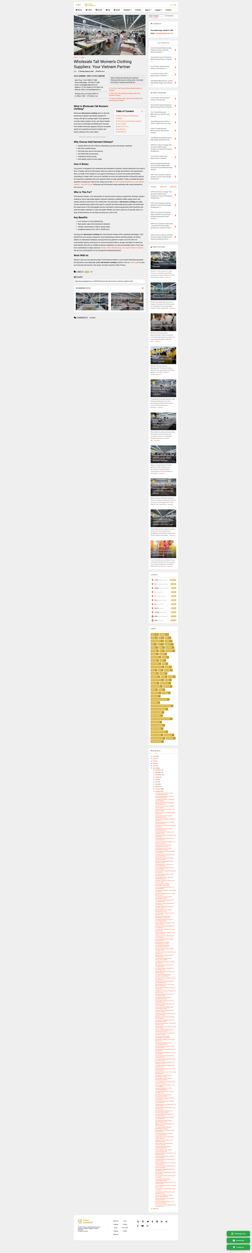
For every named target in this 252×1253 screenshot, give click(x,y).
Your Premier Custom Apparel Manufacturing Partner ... (163, 1095)
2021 (154, 765)
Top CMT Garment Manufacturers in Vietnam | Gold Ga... (164, 1114)
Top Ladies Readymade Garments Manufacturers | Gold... (164, 1020)
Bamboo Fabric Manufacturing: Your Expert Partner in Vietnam (122, 248)
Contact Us (240, 1247)
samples (162, 634)
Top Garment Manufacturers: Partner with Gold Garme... (165, 1046)
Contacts (168, 10)
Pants (161, 689)
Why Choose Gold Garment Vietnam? (129, 121)
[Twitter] (148, 1221)
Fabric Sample (155, 686)
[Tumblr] (152, 1221)
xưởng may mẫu (156, 741)
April (156, 784)
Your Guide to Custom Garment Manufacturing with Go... (163, 1079)
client (161, 660)
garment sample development (160, 719)
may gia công (155, 722)
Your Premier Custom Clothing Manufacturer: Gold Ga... (163, 1076)
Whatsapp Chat (240, 1234)
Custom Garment (156, 667)
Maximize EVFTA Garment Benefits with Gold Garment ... (164, 803)
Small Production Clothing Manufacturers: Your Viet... (162, 943)
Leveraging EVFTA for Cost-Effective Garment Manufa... (165, 800)
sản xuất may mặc (157, 738)
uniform (162, 673)
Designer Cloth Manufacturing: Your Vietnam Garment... (164, 1004)
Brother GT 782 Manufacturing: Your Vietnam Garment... (165, 1124)
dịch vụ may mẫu (156, 712)
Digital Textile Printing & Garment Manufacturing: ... (164, 956)
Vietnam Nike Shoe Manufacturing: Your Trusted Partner (164, 982)
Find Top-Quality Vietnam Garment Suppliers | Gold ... (164, 949)
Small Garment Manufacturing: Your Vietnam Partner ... (164, 887)
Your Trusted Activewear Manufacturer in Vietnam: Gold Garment (163, 552)
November (158, 772)
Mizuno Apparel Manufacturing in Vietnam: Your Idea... (164, 1144)
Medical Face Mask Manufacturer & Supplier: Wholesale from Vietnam (163, 295)
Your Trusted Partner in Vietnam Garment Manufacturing (163, 1196)
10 (154, 546)
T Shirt (89, 10)
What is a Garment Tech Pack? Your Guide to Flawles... (164, 810)
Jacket (117, 10)
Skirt (160, 647)
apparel (162, 654)
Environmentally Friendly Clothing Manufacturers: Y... (164, 939)
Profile (125, 1231)
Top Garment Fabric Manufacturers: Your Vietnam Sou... (164, 900)
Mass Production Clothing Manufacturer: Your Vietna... (162, 884)
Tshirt (153, 637)
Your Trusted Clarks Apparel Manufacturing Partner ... (162, 1179)
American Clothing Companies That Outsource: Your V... (164, 1063)
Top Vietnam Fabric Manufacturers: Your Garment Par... (164, 969)
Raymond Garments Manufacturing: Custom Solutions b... (164, 855)
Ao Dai (167, 680)
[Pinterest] (157, 1221)
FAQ (125, 1221)
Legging (153, 654)
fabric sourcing (155, 715)
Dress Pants (155, 657)
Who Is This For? (123, 126)
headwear (154, 676)
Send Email (240, 1240)
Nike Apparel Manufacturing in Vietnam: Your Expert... (163, 1147)
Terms (116, 1227)
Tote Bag (165, 693)
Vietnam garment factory (159, 699)
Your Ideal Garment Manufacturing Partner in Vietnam (164, 1011)
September (158, 774)
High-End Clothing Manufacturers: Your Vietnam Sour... (164, 858)
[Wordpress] (143, 1221)
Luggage (158, 10)
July (156, 779)
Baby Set (154, 683)
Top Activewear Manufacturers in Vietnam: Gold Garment (164, 1111)
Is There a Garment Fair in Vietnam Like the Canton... (164, 806)
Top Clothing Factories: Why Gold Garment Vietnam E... (164, 878)
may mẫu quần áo (156, 725)
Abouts (79, 10)
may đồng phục (156, 641)
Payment (115, 1234)
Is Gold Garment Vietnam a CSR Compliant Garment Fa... (164, 793)
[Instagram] (147, 1226)
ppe (159, 670)
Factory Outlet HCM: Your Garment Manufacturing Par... (164, 1199)
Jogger (171, 676)
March (157, 786)
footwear (169, 647)
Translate (155, 17)
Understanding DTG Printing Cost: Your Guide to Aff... (164, 839)
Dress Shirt (169, 650)
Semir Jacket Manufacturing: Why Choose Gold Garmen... (164, 1007)
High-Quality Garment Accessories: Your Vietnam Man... (164, 994)
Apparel (147, 10)
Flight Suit (167, 686)
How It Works (121, 124)
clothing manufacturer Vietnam (161, 706)
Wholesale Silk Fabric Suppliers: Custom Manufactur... (164, 829)
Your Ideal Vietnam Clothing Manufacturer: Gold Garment (162, 359)
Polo (166, 637)
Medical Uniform (156, 680)
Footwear (138, 10)
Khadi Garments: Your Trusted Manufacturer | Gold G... (163, 910)
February (158, 789)
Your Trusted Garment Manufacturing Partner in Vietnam (165, 1033)
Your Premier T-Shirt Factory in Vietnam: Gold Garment (163, 264)
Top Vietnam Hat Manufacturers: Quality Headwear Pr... (163, 1121)
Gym (159, 644)
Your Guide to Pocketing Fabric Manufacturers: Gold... (163, 897)
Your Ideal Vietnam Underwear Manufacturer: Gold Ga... (163, 1127)
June (156, 781)
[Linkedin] (162, 1221)
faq (160, 637)
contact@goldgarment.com (164, 33)
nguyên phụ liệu (156, 728)
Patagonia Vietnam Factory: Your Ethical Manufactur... (164, 1140)
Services (153, 650)
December (158, 770)
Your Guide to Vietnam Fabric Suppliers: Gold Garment (163, 975)
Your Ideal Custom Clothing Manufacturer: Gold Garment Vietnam (126, 305)
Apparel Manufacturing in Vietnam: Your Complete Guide (164, 797)
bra (161, 650)
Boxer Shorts (164, 683)
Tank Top (167, 670)
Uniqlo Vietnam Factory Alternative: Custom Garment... (164, 1137)
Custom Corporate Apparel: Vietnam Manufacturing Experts (90, 305)
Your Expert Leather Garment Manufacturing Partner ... (163, 998)
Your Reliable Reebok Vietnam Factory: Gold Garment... (163, 959)
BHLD (164, 663)
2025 (154, 758)
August (157, 777)
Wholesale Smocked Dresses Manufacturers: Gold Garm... (163, 917)
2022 (154, 763)
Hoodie (99, 10)
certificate (154, 702)
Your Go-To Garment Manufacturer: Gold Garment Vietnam (164, 1030)
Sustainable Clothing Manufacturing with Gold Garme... (165, 1170)
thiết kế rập (169, 738)
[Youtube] (142, 1226)
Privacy (125, 1224)
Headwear (127, 10)
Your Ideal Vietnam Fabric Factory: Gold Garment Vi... (164, 1092)
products (167, 644)
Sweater (153, 660)
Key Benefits (121, 129)
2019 (154, 1208)
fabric (153, 670)
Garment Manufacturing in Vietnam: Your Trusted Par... (164, 1101)
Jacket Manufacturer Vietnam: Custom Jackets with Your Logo (163, 522)
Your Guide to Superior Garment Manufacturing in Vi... (163, 816)
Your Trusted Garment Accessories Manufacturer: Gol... (164, 1001)
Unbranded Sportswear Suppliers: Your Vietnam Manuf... (164, 920)
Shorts (153, 647)
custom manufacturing (158, 709)
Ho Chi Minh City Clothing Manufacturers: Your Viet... (162, 946)
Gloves (153, 689)
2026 (154, 756)
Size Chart (125, 1227)
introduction (155, 663)
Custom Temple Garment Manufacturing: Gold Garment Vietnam (163, 458)
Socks (167, 667)
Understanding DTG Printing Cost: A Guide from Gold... (164, 832)
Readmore (168, 277)
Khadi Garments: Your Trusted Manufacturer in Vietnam (163, 845)
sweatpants (168, 735)
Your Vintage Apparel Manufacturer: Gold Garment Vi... (164, 1056)
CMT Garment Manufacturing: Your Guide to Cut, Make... (164, 1202)
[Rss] (138, 1221)
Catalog (116, 1231)
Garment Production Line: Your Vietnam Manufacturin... (163, 1089)
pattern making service (158, 731)
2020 (154, 768)
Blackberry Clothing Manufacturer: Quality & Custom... (164, 862)
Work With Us (121, 132)
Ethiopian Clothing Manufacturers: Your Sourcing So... (164, 907)
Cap (108, 10)
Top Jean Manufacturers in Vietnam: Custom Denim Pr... (165, 823)
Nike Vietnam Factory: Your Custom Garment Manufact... (164, 985)
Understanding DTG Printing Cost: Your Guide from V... (164, 865)
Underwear (154, 696)
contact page (134, 262)
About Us (115, 1221)
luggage (153, 673)
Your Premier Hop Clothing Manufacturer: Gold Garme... (162, 1037)
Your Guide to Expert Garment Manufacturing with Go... (163, 1043)
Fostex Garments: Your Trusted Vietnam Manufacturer (163, 1150)
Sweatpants (155, 693)
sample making (156, 735)
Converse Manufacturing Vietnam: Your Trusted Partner (164, 1134)
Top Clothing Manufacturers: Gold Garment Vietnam (164, 874)
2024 (154, 761)
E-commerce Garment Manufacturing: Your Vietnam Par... (165, 1059)
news (82, 57)
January (157, 791)
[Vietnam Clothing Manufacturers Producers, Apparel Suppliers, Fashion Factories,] (90, 5)
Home (76, 57)
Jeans (163, 676)
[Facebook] (138, 1226)
